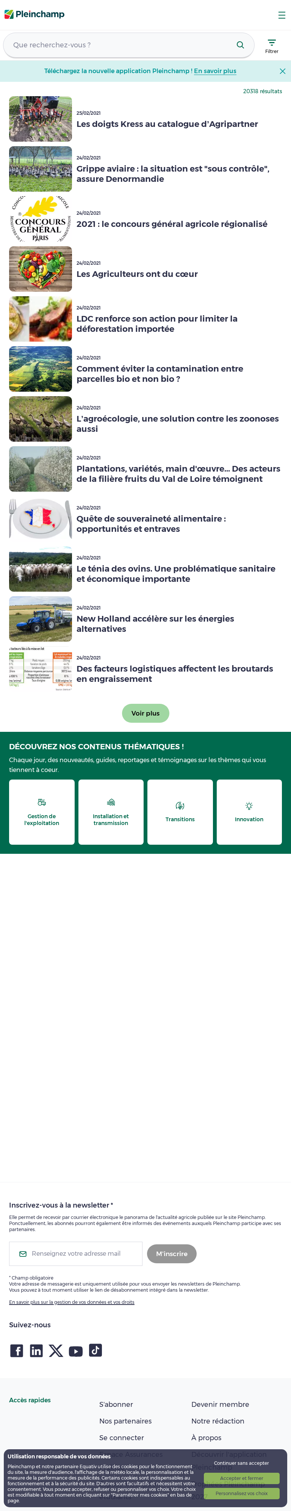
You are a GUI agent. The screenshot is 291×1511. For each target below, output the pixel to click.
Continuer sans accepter (241, 1463)
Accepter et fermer (241, 1478)
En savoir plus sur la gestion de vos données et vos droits (72, 1302)
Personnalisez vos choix (242, 1493)
